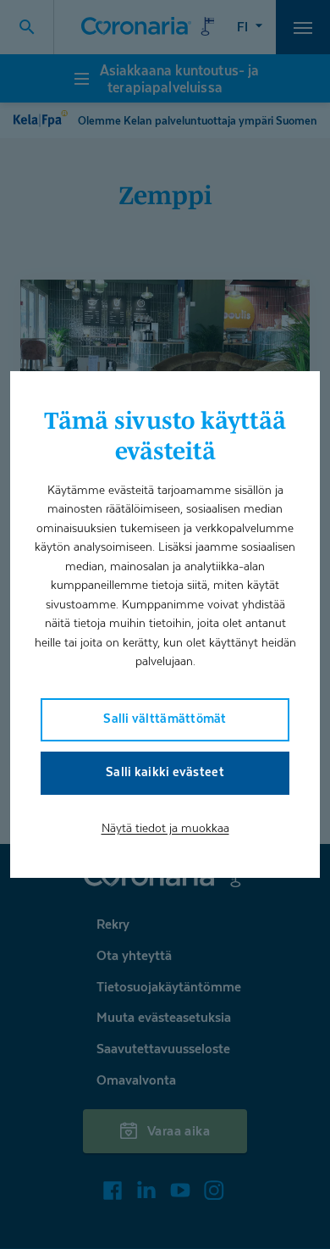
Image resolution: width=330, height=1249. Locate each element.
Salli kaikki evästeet (165, 771)
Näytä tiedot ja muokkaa (165, 827)
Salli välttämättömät (164, 718)
